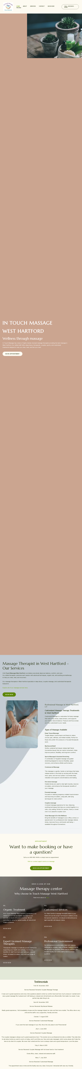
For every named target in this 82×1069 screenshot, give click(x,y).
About (25, 6)
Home (18, 6)
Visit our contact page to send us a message (41, 861)
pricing (18, 7)
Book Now (51, 6)
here (47, 897)
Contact (42, 6)
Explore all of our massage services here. (15, 688)
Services (33, 6)
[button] (70, 6)
